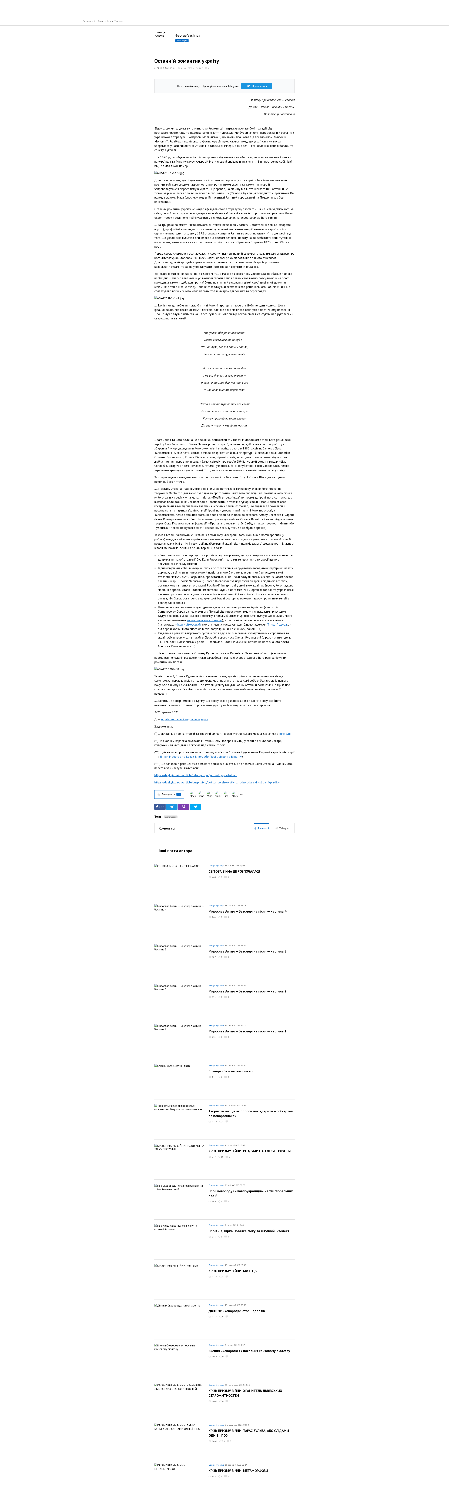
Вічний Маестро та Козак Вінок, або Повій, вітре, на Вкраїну (200, 757)
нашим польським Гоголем (204, 620)
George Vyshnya (115, 21)
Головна (87, 21)
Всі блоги (98, 21)
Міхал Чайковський (188, 624)
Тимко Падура (277, 624)
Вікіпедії (285, 734)
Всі (241, 794)
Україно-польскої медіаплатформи (184, 719)
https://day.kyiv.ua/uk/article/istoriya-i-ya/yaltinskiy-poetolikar (195, 775)
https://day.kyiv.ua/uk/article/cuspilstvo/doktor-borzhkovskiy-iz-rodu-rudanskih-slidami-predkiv (217, 782)
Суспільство (170, 817)
